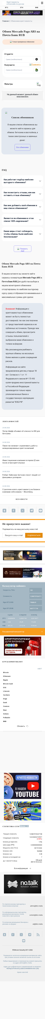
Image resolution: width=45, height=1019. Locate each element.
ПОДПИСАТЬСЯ (33, 535)
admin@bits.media (36, 906)
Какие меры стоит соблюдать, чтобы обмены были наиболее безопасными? (18, 234)
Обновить (21, 726)
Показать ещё (24, 250)
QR (37, 968)
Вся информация (21, 868)
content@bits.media (36, 915)
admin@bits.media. (25, 963)
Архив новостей (22, 972)
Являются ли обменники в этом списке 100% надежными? (19, 219)
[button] (37, 59)
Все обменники (22, 147)
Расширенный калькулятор (13, 632)
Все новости (21, 499)
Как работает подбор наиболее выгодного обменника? (18, 181)
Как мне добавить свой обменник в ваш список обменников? (20, 206)
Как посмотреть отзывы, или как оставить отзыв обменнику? (19, 193)
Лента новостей (10, 421)
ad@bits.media (38, 924)
